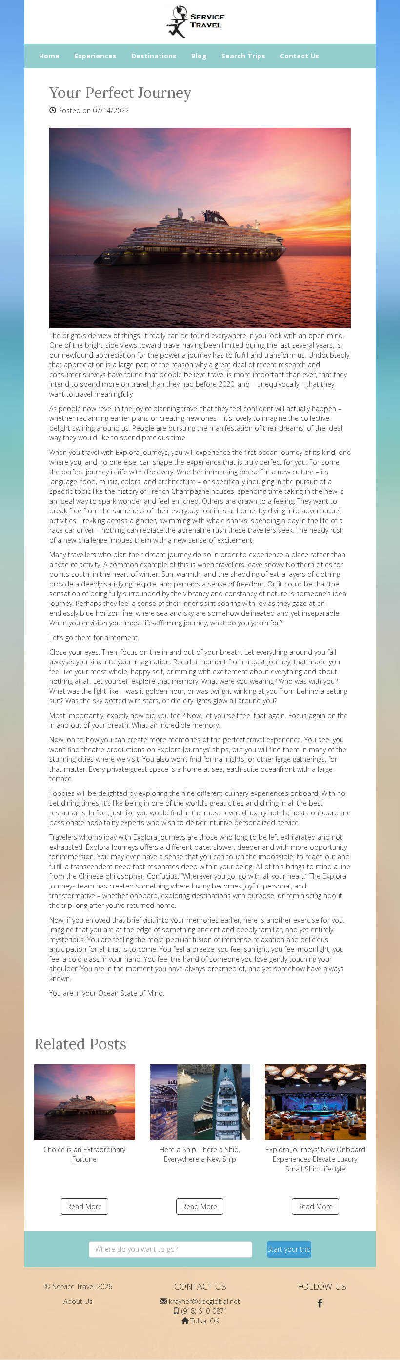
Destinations (154, 55)
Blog (199, 55)
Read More (84, 1206)
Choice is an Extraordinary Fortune (84, 1154)
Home (49, 55)
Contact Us (299, 55)
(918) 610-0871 (204, 1311)
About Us (78, 1301)
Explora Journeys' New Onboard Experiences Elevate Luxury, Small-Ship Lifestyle (315, 1159)
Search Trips (243, 55)
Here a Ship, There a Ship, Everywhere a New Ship (200, 1154)
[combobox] (170, 1249)
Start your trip (289, 1249)
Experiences (95, 55)
